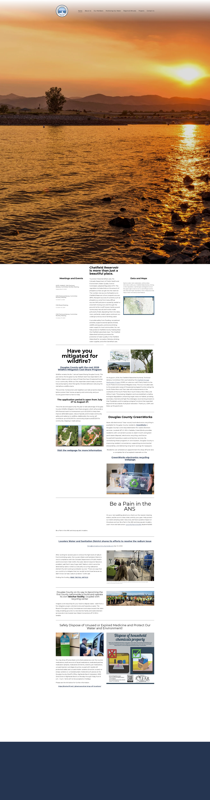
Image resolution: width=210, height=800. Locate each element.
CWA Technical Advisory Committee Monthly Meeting (66, 296)
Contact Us (150, 11)
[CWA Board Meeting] (63, 303)
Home (80, 11)
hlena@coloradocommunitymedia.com (100, 546)
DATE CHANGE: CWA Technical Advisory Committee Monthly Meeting (67, 286)
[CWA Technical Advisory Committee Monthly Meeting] (71, 294)
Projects (141, 11)
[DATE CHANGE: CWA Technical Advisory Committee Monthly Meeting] (71, 283)
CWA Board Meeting (62, 305)
